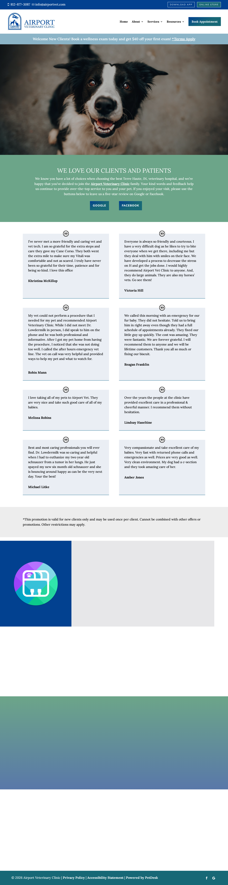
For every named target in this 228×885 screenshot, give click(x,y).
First (68, 736)
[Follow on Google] (214, 878)
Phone (38, 751)
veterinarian (124, 96)
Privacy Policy (74, 878)
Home (124, 21)
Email (39, 746)
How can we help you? (52, 760)
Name (39, 731)
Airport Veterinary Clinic (110, 184)
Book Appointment (205, 21)
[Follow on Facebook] (206, 878)
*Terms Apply (183, 39)
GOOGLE (99, 206)
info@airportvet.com (119, 670)
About (136, 21)
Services (153, 21)
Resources (174, 21)
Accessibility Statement (105, 878)
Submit (44, 772)
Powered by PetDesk (142, 878)
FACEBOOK (130, 206)
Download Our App (145, 609)
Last (68, 741)
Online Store (209, 4)
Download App (181, 4)
